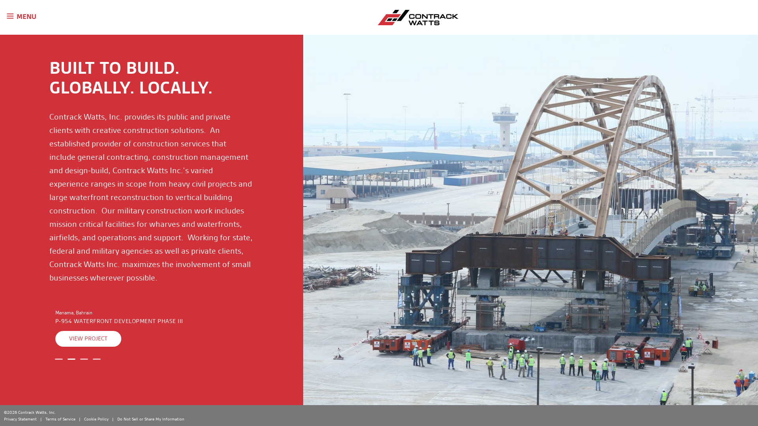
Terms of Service (60, 419)
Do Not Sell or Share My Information (150, 419)
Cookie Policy (96, 419)
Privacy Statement (20, 419)
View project (88, 338)
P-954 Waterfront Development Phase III (119, 321)
